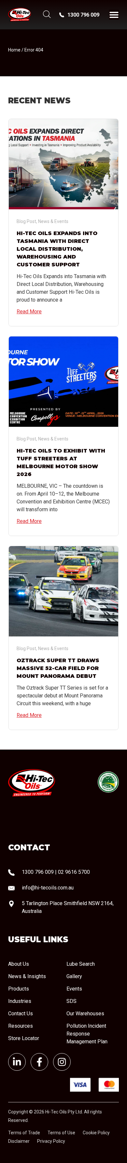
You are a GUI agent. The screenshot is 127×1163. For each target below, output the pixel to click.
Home (14, 49)
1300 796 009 (83, 15)
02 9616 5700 (74, 872)
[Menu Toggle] (114, 15)
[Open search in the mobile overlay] (46, 14)
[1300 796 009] (61, 14)
